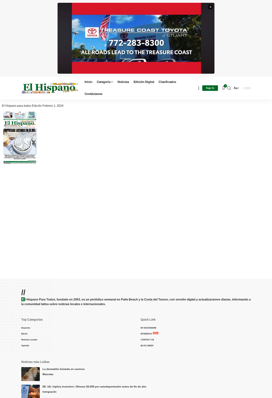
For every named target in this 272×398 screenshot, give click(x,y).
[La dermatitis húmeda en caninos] (30, 374)
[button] (198, 88)
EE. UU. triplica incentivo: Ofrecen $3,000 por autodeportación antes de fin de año (94, 386)
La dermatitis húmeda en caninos (64, 369)
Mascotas (48, 374)
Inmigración (49, 391)
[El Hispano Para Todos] (50, 88)
